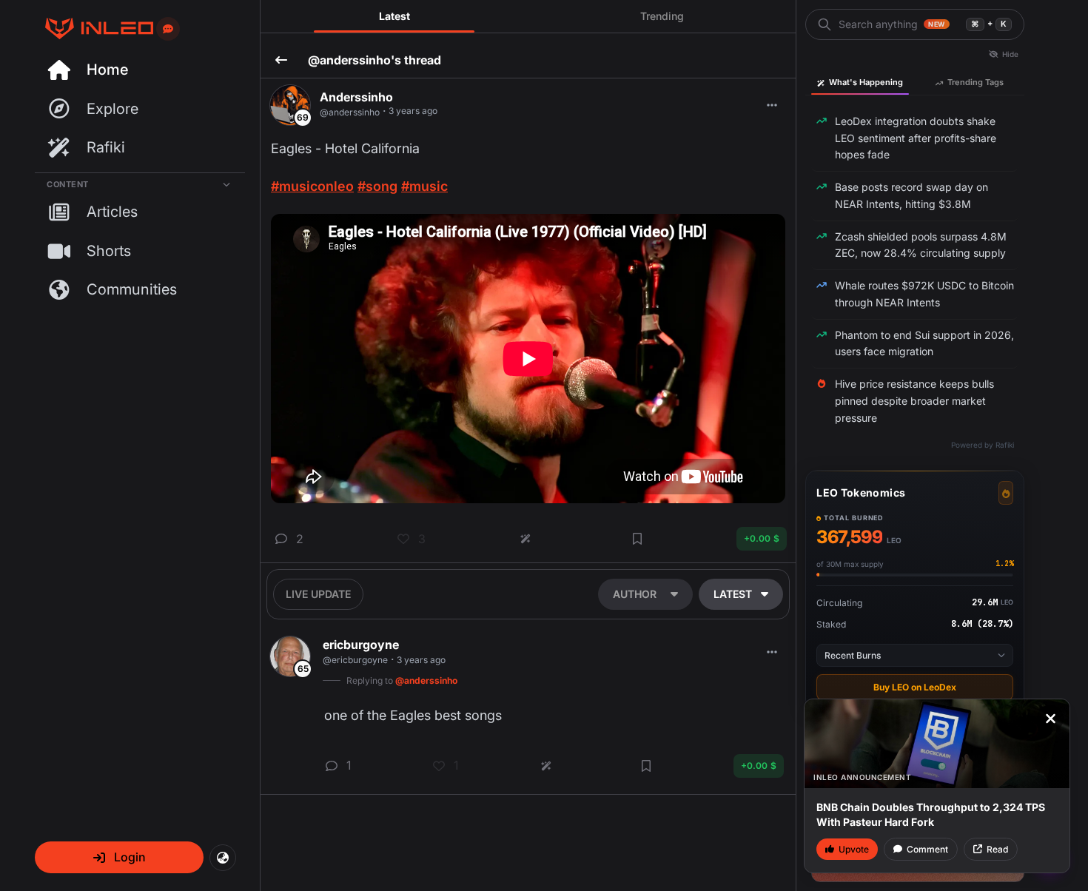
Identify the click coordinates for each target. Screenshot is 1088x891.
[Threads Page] (94, 28)
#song (377, 186)
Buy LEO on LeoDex (914, 687)
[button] (119, 857)
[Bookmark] (637, 539)
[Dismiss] (1050, 718)
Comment (927, 849)
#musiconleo (312, 186)
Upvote (854, 849)
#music (424, 186)
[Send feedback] (168, 29)
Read (997, 849)
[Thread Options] (772, 105)
